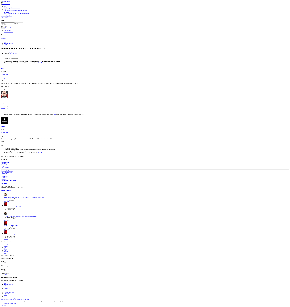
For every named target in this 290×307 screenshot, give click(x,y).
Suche (3, 166)
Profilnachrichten (15, 10)
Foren (5, 6)
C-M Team (4, 177)
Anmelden (3, 36)
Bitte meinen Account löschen (11, 235)
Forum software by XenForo (15, 299)
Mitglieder (6, 12)
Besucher (6, 13)
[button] (2, 2)
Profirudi (6, 246)
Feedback (6, 239)
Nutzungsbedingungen (7, 171)
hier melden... (41, 62)
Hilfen (5, 295)
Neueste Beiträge (6, 190)
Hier (54, 114)
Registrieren (3, 38)
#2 (4, 112)
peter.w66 (6, 244)
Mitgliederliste (5, 176)
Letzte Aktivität (23, 10)
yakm (5, 250)
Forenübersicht (5, 162)
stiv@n (5, 249)
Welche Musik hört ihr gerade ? (11, 225)
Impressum (4, 173)
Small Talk (6, 201)
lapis (5, 247)
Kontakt (5, 291)
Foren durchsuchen (15, 8)
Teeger (10, 52)
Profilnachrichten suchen (23, 13)
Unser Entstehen (5, 167)
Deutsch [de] (7, 288)
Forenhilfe (4, 179)
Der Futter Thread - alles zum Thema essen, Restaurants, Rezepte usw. (20, 216)
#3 (4, 136)
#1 (4, 78)
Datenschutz (7, 293)
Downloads (4, 165)
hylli (5, 253)
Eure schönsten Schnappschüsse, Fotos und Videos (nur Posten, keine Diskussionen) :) (24, 197)
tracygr (5, 274)
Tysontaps (6, 251)
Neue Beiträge (7, 8)
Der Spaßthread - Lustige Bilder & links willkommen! (16, 206)
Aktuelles (6, 9)
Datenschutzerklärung (7, 172)
